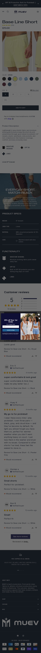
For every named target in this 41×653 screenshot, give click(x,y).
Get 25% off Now (10, 330)
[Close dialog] (39, 314)
